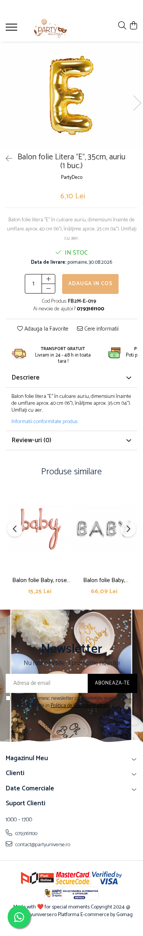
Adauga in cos (90, 283)
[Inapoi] (5, 159)
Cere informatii (101, 329)
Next (137, 103)
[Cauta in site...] (122, 26)
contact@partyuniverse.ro (42, 844)
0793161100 (25, 833)
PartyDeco (71, 178)
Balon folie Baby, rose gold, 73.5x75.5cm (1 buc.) (39, 580)
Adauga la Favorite (45, 329)
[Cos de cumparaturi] (133, 26)
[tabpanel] (71, 95)
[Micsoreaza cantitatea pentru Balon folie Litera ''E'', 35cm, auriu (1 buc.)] (48, 289)
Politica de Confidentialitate (80, 705)
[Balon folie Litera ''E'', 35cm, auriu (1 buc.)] (71, 95)
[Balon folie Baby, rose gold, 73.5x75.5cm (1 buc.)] (39, 528)
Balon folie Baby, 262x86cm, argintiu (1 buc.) (104, 580)
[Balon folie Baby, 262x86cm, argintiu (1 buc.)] (103, 528)
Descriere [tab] (25, 377)
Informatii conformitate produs (44, 422)
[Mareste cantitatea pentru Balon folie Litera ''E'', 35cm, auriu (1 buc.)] (48, 279)
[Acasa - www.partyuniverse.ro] (50, 28)
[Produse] (12, 29)
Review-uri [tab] (31, 440)
